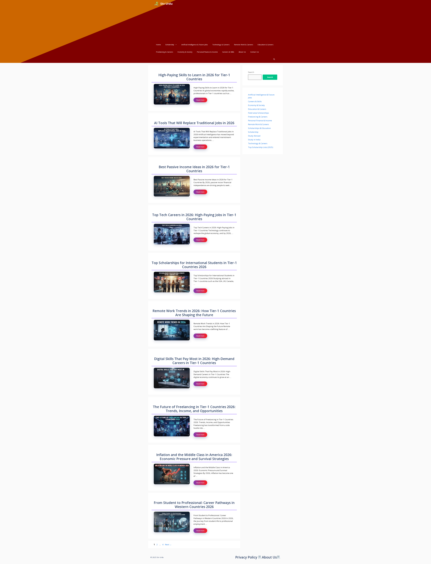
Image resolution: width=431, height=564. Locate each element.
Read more (200, 100)
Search (251, 72)
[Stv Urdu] (156, 3)
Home (158, 44)
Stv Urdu (166, 4)
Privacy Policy (246, 557)
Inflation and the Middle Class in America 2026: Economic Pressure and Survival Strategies (194, 456)
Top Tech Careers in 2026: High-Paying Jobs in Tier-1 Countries (194, 217)
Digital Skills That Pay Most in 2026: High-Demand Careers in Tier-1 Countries (194, 360)
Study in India (254, 139)
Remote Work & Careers (243, 44)
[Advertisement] (215, 24)
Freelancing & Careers (164, 52)
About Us (242, 52)
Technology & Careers (221, 44)
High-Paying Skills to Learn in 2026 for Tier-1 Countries (194, 77)
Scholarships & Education (259, 128)
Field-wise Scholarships (258, 113)
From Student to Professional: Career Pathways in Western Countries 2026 (194, 504)
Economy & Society (185, 52)
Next (168, 544)
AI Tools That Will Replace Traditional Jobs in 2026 (194, 123)
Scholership (169, 44)
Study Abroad (254, 135)
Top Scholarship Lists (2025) (260, 147)
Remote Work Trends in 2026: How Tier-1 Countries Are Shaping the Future (194, 312)
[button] (274, 59)
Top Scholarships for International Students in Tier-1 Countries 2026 (194, 264)
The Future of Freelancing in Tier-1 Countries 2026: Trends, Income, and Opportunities (194, 408)
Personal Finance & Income (207, 52)
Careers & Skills (228, 52)
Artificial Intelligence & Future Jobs (194, 44)
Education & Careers (265, 44)
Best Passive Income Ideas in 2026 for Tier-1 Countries (194, 169)
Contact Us (254, 52)
